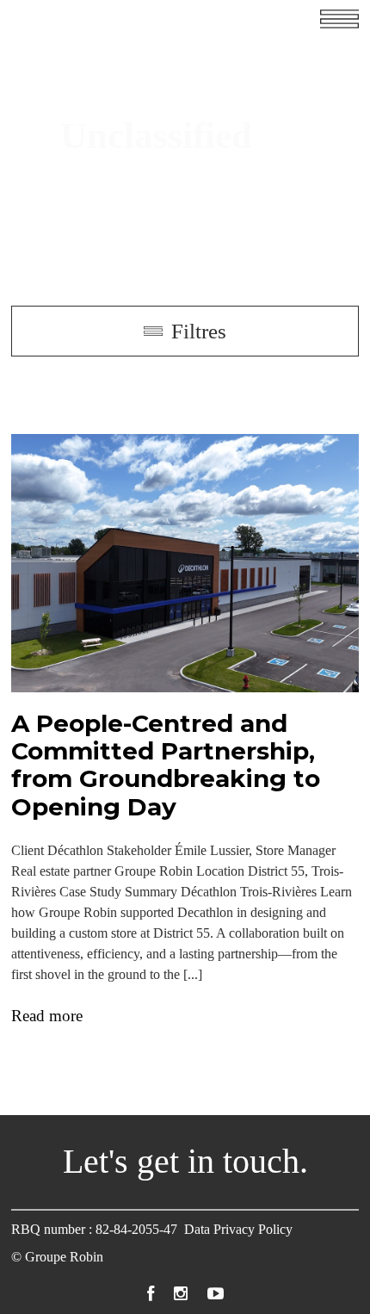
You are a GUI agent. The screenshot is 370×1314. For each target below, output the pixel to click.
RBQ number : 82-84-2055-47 (94, 1229)
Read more (47, 1015)
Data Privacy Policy (238, 1229)
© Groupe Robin (57, 1256)
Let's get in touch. (185, 1161)
